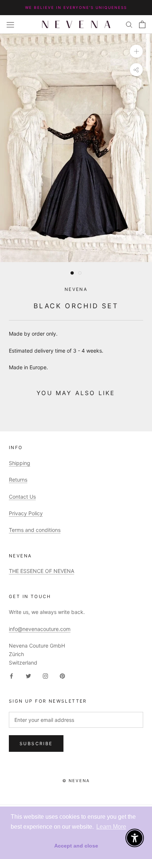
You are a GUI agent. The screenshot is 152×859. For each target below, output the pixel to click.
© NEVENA (76, 780)
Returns (18, 479)
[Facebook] (11, 675)
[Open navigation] (10, 24)
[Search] (129, 24)
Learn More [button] (111, 827)
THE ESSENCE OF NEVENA (41, 571)
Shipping (19, 463)
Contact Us (22, 496)
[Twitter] (28, 675)
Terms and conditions (35, 530)
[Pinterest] (62, 675)
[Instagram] (45, 675)
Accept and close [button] (76, 846)
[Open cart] (142, 24)
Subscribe (36, 743)
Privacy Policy (26, 513)
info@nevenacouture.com (39, 629)
